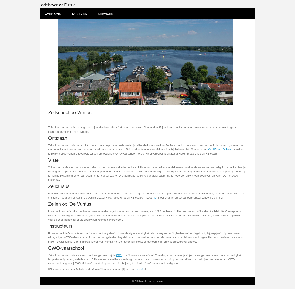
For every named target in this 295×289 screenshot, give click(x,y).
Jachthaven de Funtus (57, 4)
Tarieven (79, 13)
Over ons (53, 13)
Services (105, 13)
